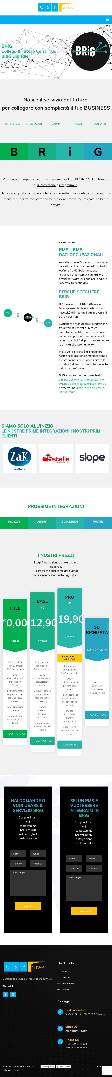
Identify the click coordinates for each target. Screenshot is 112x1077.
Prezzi (78, 123)
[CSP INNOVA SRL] (56, 7)
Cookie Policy (64, 1067)
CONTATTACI (16, 733)
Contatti (100, 123)
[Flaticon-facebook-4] (5, 994)
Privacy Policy (48, 1067)
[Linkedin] (13, 994)
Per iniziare (12, 123)
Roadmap (56, 123)
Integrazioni (34, 123)
